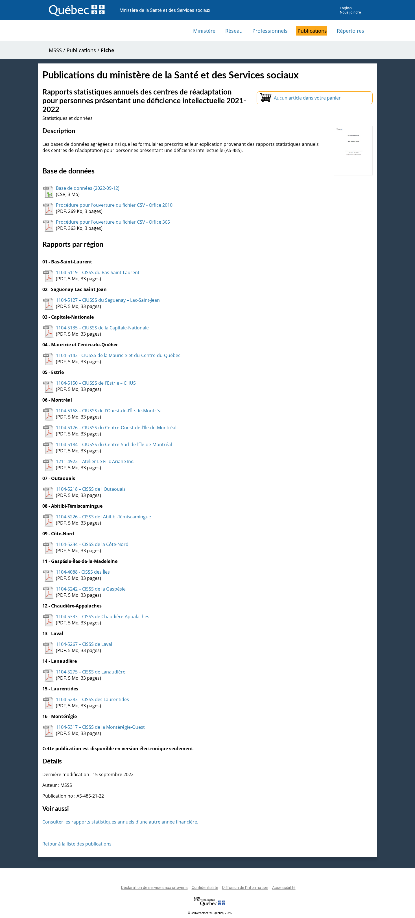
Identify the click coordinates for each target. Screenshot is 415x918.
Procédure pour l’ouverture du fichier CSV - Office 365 (113, 222)
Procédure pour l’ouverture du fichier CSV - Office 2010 (114, 205)
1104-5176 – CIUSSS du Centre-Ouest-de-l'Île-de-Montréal (116, 427)
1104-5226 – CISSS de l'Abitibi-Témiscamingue (103, 517)
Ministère (204, 30)
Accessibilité (284, 887)
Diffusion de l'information (245, 887)
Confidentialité (205, 887)
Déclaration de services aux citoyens (154, 887)
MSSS (55, 50)
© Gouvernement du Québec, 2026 (209, 913)
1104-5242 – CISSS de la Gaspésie (91, 589)
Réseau (234, 30)
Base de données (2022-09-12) (87, 188)
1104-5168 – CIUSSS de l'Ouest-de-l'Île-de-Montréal (109, 411)
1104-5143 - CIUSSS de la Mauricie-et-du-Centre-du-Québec (118, 355)
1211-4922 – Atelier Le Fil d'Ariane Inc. (95, 461)
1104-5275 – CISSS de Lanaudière (90, 672)
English (346, 8)
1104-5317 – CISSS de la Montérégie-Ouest (100, 727)
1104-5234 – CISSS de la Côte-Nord (92, 544)
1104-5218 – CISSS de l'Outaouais (91, 489)
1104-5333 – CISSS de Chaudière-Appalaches (102, 616)
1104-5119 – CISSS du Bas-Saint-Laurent (97, 272)
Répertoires (350, 30)
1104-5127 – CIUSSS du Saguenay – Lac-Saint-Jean (108, 300)
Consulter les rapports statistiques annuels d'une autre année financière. (120, 822)
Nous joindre (350, 12)
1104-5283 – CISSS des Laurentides (92, 699)
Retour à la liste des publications (77, 844)
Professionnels (270, 30)
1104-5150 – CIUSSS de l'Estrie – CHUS (96, 383)
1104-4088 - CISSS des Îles (83, 572)
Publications (312, 30)
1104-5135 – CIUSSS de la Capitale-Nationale (102, 328)
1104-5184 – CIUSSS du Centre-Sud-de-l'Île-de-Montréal (114, 444)
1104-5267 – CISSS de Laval (84, 644)
